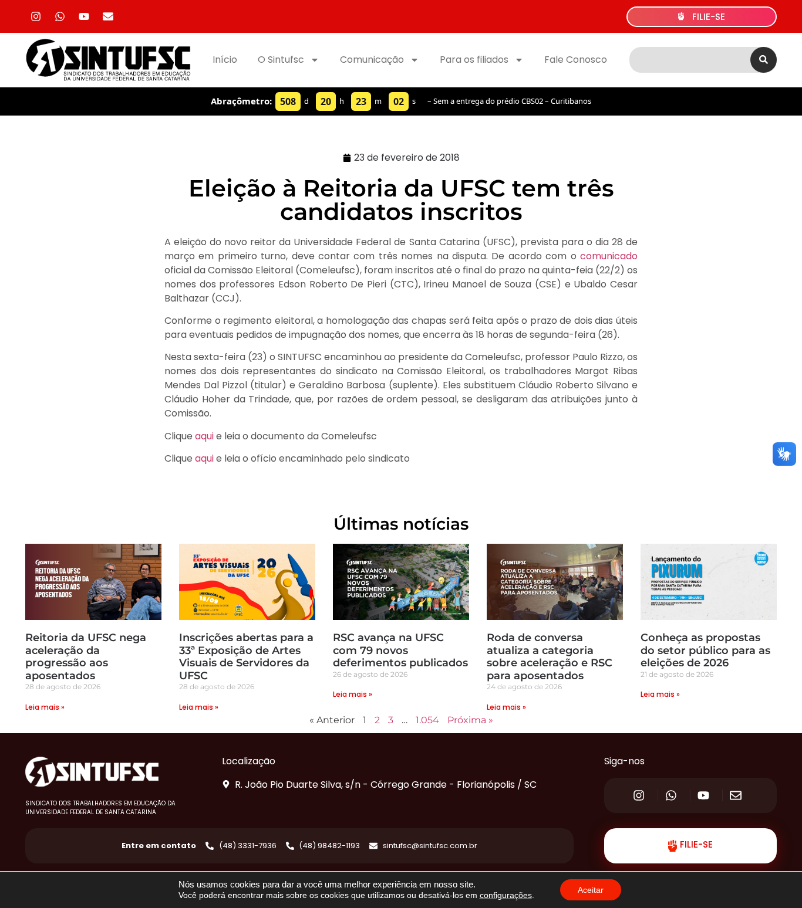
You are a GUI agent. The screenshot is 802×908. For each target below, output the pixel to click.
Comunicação (372, 59)
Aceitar (591, 890)
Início (225, 59)
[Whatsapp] (59, 16)
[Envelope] (108, 16)
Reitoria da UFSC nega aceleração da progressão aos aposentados (85, 656)
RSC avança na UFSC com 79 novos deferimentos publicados (400, 650)
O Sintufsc (281, 59)
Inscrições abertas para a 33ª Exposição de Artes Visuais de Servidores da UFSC (246, 656)
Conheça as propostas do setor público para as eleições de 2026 (705, 650)
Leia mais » (45, 707)
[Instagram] (35, 16)
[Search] (763, 60)
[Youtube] (84, 16)
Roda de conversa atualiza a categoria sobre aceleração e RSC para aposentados (549, 656)
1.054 (427, 720)
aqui (204, 436)
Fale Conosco (575, 59)
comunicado (609, 256)
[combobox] (689, 60)
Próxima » (470, 720)
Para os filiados (474, 59)
